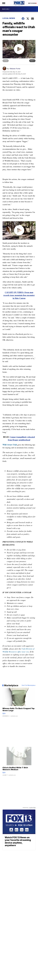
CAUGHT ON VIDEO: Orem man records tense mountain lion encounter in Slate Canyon (19, 295)
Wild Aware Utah (10, 444)
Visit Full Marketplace (28, 685)
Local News (9, 18)
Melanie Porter (15, 69)
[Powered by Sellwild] (32, 807)
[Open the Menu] (3, 3)
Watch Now (32, 3)
